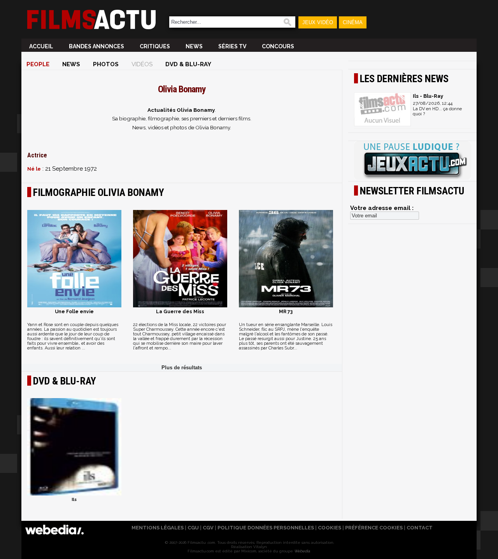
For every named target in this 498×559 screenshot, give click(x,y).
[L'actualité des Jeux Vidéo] (412, 161)
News (194, 46)
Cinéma (353, 22)
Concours (278, 46)
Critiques (155, 46)
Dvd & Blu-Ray (188, 64)
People (37, 64)
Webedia (302, 551)
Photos (106, 64)
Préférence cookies (374, 528)
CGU (193, 528)
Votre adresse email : (382, 208)
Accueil (41, 46)
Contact (420, 528)
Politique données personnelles (265, 528)
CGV (208, 528)
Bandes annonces (96, 46)
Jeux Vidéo (317, 22)
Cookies (329, 528)
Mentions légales (158, 528)
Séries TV (232, 46)
